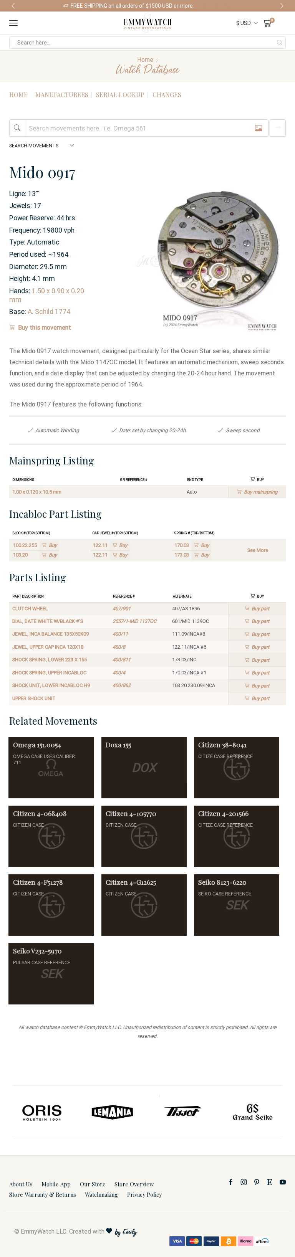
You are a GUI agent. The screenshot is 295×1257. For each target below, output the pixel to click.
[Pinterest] (257, 1182)
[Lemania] (112, 1112)
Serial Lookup (120, 95)
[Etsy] (270, 1182)
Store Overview (134, 1184)
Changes (166, 95)
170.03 (181, 545)
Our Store (93, 1184)
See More (257, 550)
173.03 (181, 555)
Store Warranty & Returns (42, 1194)
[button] (13, 6)
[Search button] (279, 42)
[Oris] (42, 1112)
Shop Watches (214, 6)
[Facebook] (231, 1182)
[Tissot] (182, 1112)
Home (145, 59)
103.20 (20, 555)
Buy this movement (44, 327)
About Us (21, 1184)
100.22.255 (25, 545)
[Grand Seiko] (253, 1112)
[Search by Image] (258, 128)
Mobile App (56, 1184)
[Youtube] (283, 1182)
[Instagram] (244, 1182)
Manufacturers (61, 95)
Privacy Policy (144, 1194)
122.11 (100, 545)
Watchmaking (101, 1194)
